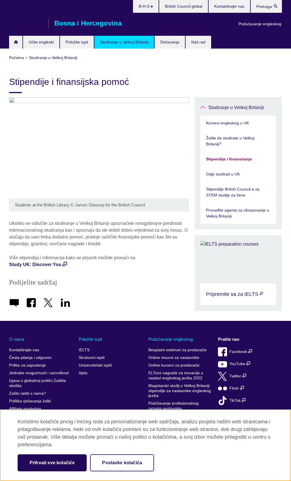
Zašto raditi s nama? (27, 393)
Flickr (234, 388)
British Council (26, 23)
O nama (16, 339)
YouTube (237, 364)
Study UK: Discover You (35, 264)
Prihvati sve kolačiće (52, 462)
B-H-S (145, 6)
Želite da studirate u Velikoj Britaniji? (230, 141)
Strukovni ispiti (92, 357)
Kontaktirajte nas (229, 6)
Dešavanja (169, 42)
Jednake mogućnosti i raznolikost (39, 373)
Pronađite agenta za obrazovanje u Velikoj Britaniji (237, 213)
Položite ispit (77, 42)
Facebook (238, 352)
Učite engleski (41, 42)
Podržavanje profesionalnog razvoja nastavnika (173, 406)
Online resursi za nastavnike (173, 357)
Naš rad (198, 42)
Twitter (235, 376)
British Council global (183, 6)
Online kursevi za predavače (173, 365)
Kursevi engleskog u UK (227, 123)
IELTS (84, 350)
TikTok (235, 400)
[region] (145, 445)
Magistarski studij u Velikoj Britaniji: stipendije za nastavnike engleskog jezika (179, 391)
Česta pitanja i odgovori (30, 357)
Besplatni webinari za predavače (177, 350)
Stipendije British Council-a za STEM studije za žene (232, 192)
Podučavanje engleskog (259, 24)
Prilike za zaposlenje (27, 365)
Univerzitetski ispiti (95, 365)
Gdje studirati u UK (223, 174)
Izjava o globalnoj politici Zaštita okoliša (37, 383)
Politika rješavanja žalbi (30, 401)
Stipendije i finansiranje (229, 159)
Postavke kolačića (122, 462)
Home (15, 42)
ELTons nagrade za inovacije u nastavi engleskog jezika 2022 (175, 375)
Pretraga (278, 7)
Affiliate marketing (25, 409)
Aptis (83, 373)
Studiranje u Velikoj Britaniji (124, 42)
